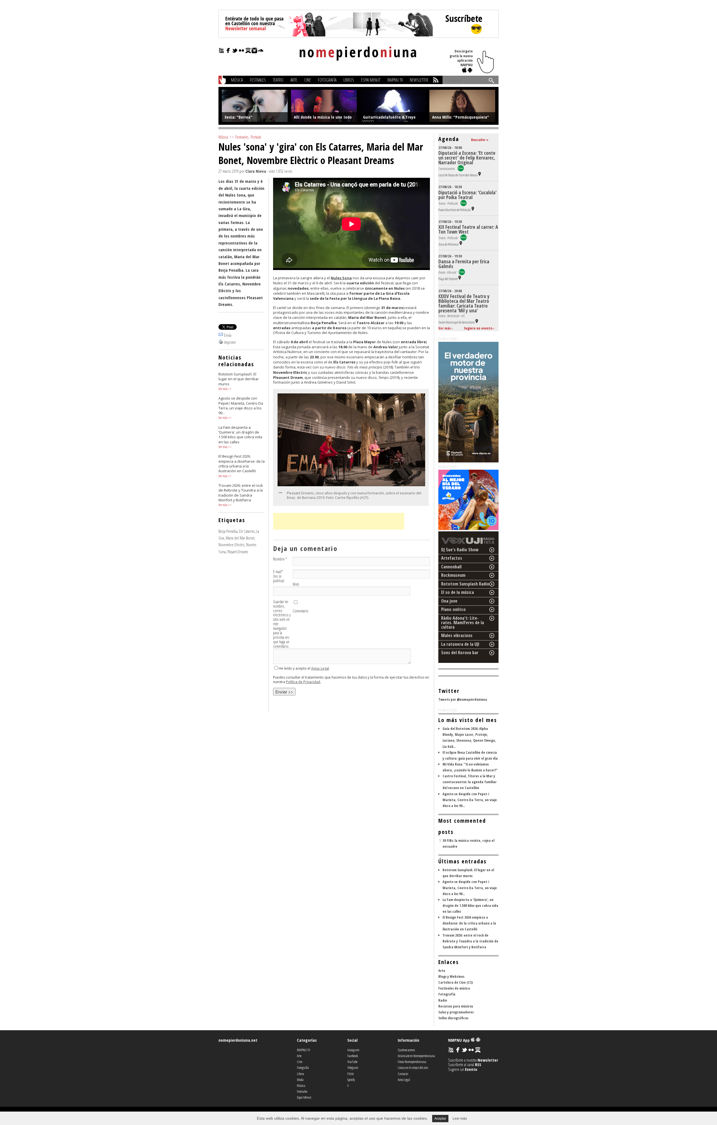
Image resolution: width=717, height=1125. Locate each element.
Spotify (351, 1079)
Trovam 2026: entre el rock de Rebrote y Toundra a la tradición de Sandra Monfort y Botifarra (470, 941)
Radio (442, 1000)
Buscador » (479, 139)
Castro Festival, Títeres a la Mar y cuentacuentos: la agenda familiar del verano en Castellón (470, 781)
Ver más (222, 388)
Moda (300, 1079)
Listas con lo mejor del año (413, 1067)
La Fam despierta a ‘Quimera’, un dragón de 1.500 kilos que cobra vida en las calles (470, 905)
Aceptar (440, 1119)
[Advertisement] (338, 521)
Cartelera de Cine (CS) (455, 982)
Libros (348, 80)
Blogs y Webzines (451, 976)
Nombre (280, 559)
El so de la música (457, 592)
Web (296, 584)
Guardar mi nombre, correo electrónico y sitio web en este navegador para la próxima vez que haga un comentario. (281, 624)
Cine (307, 80)
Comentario (300, 611)
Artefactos (451, 558)
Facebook (352, 1055)
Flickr (350, 1073)
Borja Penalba (228, 531)
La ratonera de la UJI (460, 644)
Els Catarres (247, 531)
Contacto (403, 1073)
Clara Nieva (255, 171)
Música (237, 80)
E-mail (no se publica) (278, 576)
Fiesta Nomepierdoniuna (412, 1061)
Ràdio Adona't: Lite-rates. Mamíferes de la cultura (462, 622)
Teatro (278, 80)
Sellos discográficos (453, 1017)
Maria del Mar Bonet (240, 538)
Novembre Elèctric (231, 544)
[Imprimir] (220, 342)
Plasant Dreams (237, 551)
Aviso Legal (320, 668)
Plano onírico (453, 609)
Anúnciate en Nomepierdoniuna (416, 1055)
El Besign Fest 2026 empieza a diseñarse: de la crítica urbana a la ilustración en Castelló (469, 923)
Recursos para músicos (455, 1006)
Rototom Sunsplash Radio (465, 584)
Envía (227, 335)
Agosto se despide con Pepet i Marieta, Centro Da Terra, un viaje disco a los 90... (470, 799)
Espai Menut (370, 80)
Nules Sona (341, 277)
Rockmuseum (453, 575)
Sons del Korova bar (459, 652)
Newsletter (419, 80)
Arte (293, 80)
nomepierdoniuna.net (237, 1040)
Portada (256, 137)
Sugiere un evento (478, 328)
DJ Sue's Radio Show (460, 550)
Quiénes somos (406, 1049)
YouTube (352, 1061)
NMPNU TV (395, 80)
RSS (478, 1064)
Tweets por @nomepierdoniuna (462, 699)
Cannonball (451, 567)
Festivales (258, 80)
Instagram (353, 1049)
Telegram (352, 1067)
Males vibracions (456, 635)
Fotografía (327, 80)
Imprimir (230, 342)
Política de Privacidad (303, 681)
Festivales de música (454, 988)
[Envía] (220, 335)
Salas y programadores (456, 1012)
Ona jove (449, 601)
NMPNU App (459, 1040)
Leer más (460, 1119)
